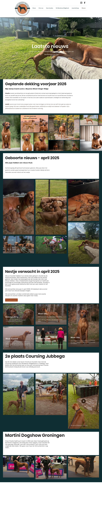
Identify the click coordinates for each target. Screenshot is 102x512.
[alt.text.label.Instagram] (81, 2)
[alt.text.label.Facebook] (84, 2)
